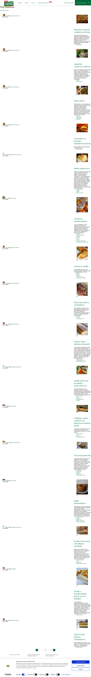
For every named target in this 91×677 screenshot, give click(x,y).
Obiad (77, 275)
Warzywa (78, 118)
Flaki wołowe (79, 101)
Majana (7, 154)
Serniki (78, 400)
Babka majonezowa (82, 168)
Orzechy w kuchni (80, 437)
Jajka (77, 237)
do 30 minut (79, 276)
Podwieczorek (79, 399)
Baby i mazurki (79, 192)
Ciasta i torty (79, 149)
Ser (77, 238)
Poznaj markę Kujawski (14, 654)
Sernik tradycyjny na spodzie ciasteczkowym (81, 383)
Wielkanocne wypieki (81, 563)
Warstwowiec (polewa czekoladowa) (79, 637)
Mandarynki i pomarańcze (82, 242)
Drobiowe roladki (81, 266)
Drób (77, 80)
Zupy (77, 115)
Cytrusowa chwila (80, 241)
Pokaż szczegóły (65, 674)
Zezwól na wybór (80, 665)
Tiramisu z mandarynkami (80, 220)
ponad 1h (78, 119)
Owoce (78, 236)
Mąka (77, 190)
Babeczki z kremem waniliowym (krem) (82, 30)
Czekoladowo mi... (80, 318)
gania (6, 198)
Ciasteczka (79, 44)
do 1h (77, 191)
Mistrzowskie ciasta (81, 361)
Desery (78, 233)
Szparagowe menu (80, 475)
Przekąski (78, 470)
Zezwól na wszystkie (80, 661)
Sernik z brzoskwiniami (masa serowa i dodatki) (80, 595)
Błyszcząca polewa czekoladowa (81, 303)
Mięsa (77, 273)
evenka (7, 568)
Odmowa (81, 669)
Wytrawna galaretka (82, 455)
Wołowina (78, 117)
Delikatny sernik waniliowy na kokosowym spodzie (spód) (82, 422)
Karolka (7, 442)
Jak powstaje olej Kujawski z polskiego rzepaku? (33, 655)
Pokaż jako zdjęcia (4, 10)
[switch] (35, 675)
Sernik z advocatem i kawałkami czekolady (82, 543)
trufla (6, 15)
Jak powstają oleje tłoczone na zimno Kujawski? (51, 655)
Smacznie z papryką (81, 277)
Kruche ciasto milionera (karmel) (82, 342)
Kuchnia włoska (80, 235)
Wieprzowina (79, 81)
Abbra (6, 247)
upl (6, 406)
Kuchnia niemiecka (80, 521)
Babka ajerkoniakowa (80, 502)
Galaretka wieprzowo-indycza (82, 65)
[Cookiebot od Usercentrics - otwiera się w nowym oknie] (8, 675)
